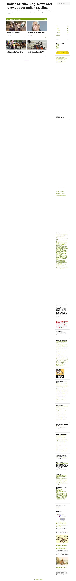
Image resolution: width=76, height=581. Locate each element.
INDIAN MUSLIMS (63, 58)
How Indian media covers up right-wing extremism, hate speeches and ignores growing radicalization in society (62, 248)
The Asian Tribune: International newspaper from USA (62, 484)
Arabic (57, 45)
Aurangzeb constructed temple (62, 363)
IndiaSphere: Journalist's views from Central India (61, 479)
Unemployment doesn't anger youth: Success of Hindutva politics (61, 258)
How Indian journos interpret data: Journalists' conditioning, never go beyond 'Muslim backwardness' (61, 244)
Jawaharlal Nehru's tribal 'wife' (61, 494)
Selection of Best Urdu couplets (62, 385)
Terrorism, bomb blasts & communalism (61, 412)
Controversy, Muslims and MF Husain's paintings (61, 345)
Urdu (57, 46)
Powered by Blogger (38, 579)
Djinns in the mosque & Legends (62, 359)
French (57, 44)
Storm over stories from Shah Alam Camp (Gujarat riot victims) (62, 451)
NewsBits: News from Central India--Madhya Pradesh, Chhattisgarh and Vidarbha (61, 481)
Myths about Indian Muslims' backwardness (61, 241)
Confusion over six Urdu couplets (62, 386)
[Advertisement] (51, 36)
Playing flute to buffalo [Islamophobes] (60, 409)
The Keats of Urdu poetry (60, 396)
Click (57, 457)
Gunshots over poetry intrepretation (60, 490)
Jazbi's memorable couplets (61, 399)
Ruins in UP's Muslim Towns (61, 496)
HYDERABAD (58, 61)
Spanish (57, 47)
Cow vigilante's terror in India (61, 341)
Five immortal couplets (60, 389)
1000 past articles (65, 457)
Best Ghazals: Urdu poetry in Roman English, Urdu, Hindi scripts (61, 476)
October (58, 32)
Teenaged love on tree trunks (61, 493)
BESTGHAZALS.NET (60, 191)
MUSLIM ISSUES (59, 60)
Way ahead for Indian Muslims (61, 250)
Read (60, 429)
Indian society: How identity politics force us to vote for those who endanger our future (62, 267)
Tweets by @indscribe (60, 187)
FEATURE (62, 62)
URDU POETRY (59, 59)
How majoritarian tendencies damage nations (61, 263)
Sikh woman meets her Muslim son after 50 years (61, 449)
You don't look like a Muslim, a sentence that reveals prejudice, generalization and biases (62, 234)
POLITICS (64, 59)
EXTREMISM (65, 60)
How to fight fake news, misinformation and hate (60, 261)
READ (66, 334)
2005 (57, 25)
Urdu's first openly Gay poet (61, 497)
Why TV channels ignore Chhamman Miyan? (60, 365)
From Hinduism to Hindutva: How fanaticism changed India (61, 256)
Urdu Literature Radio (60, 193)
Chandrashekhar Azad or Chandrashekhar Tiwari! (60, 499)
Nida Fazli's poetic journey (61, 394)
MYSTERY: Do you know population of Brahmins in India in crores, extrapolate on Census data (62, 567)
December (59, 34)
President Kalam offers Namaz (61, 495)
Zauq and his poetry (59, 395)
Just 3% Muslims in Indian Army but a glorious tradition (62, 358)
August (58, 30)
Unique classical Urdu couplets (61, 393)
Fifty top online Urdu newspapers (62, 463)
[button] (24, 37)
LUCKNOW (64, 61)
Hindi (57, 48)
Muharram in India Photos (61, 362)
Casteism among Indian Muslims (62, 439)
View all (44, 19)
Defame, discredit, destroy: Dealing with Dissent (61, 265)
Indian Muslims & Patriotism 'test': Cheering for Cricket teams (62, 361)
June (58, 26)
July (58, 28)
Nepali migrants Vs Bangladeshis (62, 440)
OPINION (58, 62)
